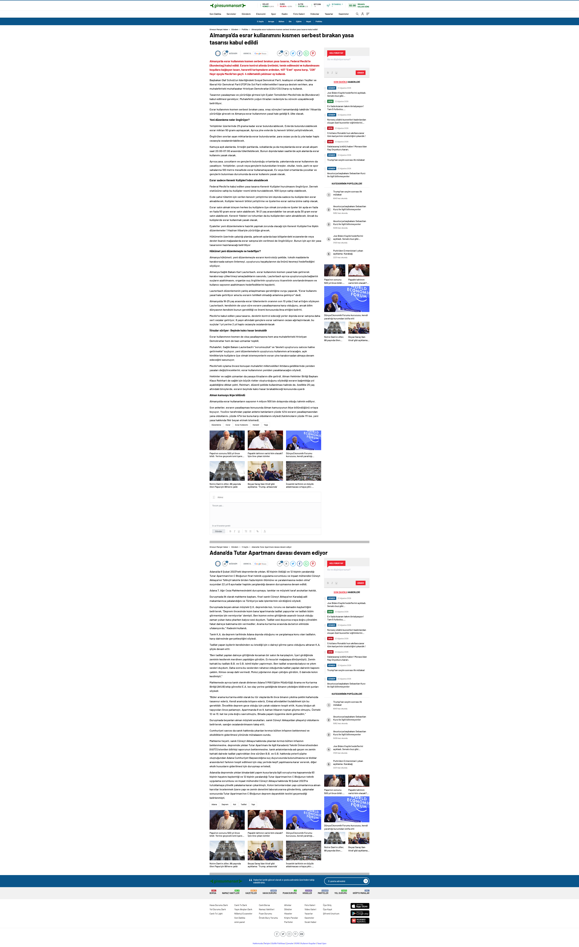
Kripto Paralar (361, 892)
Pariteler (323, 892)
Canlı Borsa (264, 905)
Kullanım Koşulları (308, 943)
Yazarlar (329, 13)
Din (290, 21)
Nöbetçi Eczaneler (243, 913)
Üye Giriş (327, 905)
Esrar (228, 425)
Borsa (213, 892)
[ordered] (246, 531)
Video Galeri (310, 909)
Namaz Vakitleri (230, 892)
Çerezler (290, 943)
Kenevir (256, 425)
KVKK (297, 943)
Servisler (231, 13)
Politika (319, 21)
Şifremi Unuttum (331, 913)
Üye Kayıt (327, 909)
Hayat (308, 21)
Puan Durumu (290, 892)
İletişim (267, 943)
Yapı (253, 804)
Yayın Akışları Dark (243, 909)
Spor (273, 13)
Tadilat (244, 804)
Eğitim (299, 21)
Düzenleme (216, 425)
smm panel (239, 922)
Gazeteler (344, 13)
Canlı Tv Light (216, 913)
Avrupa (271, 21)
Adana (214, 804)
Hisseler (307, 892)
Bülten (281, 21)
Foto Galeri (299, 13)
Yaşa (266, 425)
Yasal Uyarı (321, 943)
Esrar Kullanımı (241, 425)
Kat (234, 804)
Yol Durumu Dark (218, 909)
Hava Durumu (270, 892)
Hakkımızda (258, 943)
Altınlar (287, 905)
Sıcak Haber (310, 922)
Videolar (314, 13)
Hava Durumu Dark (219, 905)
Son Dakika (215, 13)
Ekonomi (261, 13)
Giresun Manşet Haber (219, 29)
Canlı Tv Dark (240, 905)
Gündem (246, 13)
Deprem (225, 804)
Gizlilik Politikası (278, 943)
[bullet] (250, 531)
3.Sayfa (260, 21)
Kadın (285, 13)
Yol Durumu (340, 892)
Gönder (218, 531)
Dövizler (288, 909)
